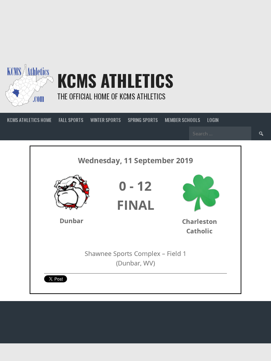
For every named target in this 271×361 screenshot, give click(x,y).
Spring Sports (143, 119)
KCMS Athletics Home (29, 119)
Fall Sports (71, 119)
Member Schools (182, 119)
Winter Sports (105, 119)
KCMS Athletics (115, 80)
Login (212, 119)
